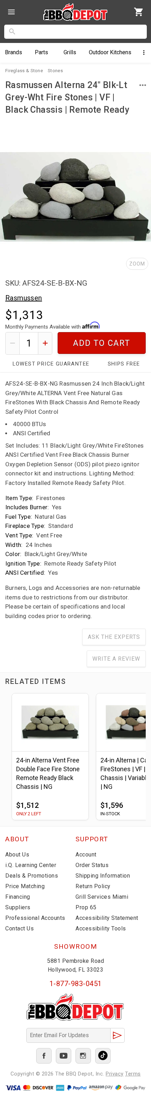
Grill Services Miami (102, 896)
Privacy (115, 1074)
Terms (133, 1074)
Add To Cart (101, 343)
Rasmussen (23, 298)
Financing (17, 896)
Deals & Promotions (31, 875)
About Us (17, 854)
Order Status (92, 865)
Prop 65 (86, 907)
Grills (70, 52)
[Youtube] (63, 1056)
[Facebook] (44, 1056)
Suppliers (18, 907)
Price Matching (25, 886)
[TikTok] (103, 1056)
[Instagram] (83, 1056)
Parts (41, 52)
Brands (13, 52)
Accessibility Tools (101, 928)
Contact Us (19, 928)
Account (86, 854)
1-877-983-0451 (76, 983)
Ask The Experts (114, 637)
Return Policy (93, 886)
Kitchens (110, 52)
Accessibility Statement (107, 918)
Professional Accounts (35, 918)
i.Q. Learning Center (30, 865)
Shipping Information (103, 875)
